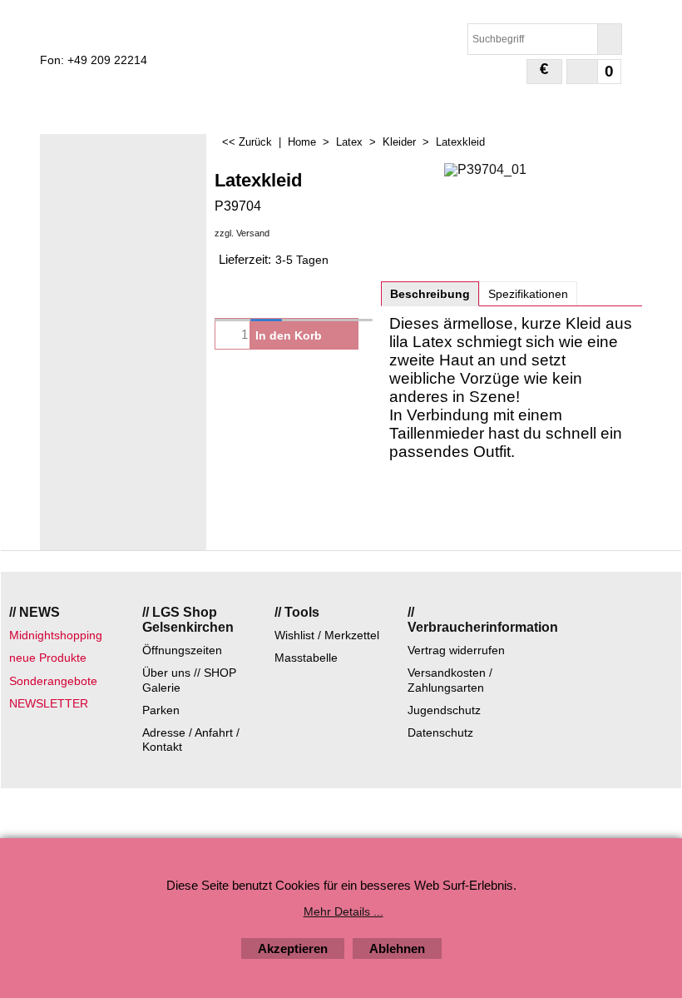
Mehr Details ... (343, 911)
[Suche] (609, 39)
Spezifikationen (528, 293)
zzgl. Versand (242, 233)
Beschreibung (430, 293)
